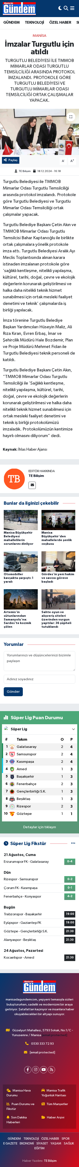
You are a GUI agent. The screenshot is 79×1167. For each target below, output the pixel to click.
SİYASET (42, 1143)
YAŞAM (55, 1143)
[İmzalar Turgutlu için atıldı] (39, 132)
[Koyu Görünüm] (60, 8)
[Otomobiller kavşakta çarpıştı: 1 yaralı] (21, 561)
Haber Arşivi (55, 1117)
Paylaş (13, 160)
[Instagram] (35, 1069)
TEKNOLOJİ (34, 23)
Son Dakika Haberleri (17, 1120)
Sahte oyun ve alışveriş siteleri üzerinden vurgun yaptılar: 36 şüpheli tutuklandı (56, 619)
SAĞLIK (69, 1143)
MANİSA (39, 36)
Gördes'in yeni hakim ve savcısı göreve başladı (57, 578)
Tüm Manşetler (57, 1104)
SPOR (66, 1138)
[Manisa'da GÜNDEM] (19, 8)
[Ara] (66, 8)
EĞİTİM (39, 1148)
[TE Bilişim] (14, 479)
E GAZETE (10, 1143)
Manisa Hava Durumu (19, 1093)
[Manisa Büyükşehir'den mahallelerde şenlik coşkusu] (58, 520)
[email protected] (54, 1035)
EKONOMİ (27, 1143)
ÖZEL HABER (60, 23)
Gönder (13, 692)
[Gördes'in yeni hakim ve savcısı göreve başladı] (58, 561)
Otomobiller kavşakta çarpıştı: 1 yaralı (18, 578)
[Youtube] (43, 1069)
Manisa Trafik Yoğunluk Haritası (53, 1093)
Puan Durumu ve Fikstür (21, 1106)
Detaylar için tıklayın (39, 827)
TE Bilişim (25, 171)
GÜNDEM (11, 23)
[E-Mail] (32, 485)
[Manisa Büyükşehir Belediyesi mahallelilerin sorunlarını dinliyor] (21, 520)
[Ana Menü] (72, 8)
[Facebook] (27, 1069)
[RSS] (51, 1069)
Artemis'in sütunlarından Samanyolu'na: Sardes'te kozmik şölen (17, 619)
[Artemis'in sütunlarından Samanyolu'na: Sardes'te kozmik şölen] (21, 599)
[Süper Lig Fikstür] (73, 843)
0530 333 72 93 (42, 1043)
